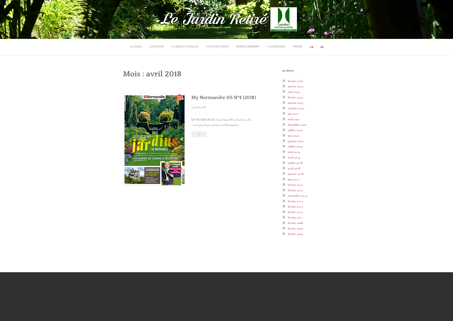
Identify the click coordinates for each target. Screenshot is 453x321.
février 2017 (295, 185)
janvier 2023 (295, 103)
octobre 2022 (296, 108)
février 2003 (295, 234)
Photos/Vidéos (217, 46)
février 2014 (295, 201)
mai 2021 (293, 114)
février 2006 (295, 229)
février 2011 (295, 218)
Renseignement (248, 46)
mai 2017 (293, 179)
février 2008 (295, 223)
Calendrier (276, 46)
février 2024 (295, 97)
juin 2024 (294, 92)
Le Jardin (157, 46)
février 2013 (295, 207)
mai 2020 (293, 136)
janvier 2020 (295, 141)
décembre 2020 (297, 125)
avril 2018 (294, 169)
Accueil (136, 46)
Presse (297, 46)
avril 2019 (294, 158)
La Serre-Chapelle (185, 46)
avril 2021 (294, 119)
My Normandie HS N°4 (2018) (223, 97)
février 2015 (295, 190)
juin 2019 (294, 152)
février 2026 (295, 81)
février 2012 (295, 212)
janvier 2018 (295, 174)
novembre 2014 (297, 196)
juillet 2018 (295, 163)
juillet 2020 (295, 130)
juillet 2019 (295, 147)
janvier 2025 (295, 86)
